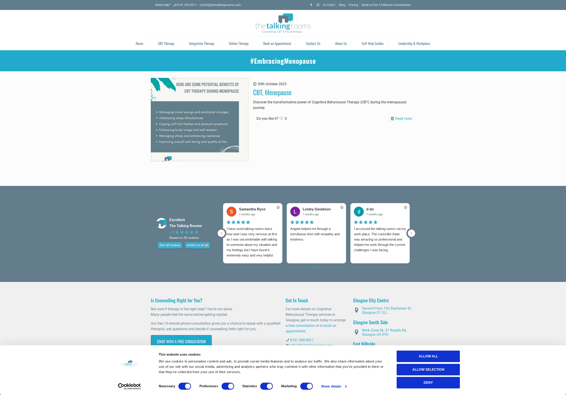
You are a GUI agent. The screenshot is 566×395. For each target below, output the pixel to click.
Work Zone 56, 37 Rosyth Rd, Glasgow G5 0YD (384, 332)
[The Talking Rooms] (283, 23)
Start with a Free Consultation (181, 341)
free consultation (302, 326)
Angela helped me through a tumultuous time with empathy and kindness (315, 234)
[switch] (228, 386)
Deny (428, 382)
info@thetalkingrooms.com (222, 5)
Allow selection (428, 369)
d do (370, 209)
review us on (195, 245)
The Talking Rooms (185, 226)
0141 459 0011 (186, 5)
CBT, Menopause (272, 92)
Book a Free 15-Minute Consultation (386, 5)
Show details (331, 386)
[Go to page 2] (320, 267)
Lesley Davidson (317, 209)
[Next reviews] (411, 233)
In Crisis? (329, 5)
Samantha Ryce (252, 209)
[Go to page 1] (316, 267)
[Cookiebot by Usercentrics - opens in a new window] (129, 386)
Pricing (353, 5)
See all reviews (169, 245)
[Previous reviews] (221, 233)
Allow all (428, 356)
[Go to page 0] (313, 267)
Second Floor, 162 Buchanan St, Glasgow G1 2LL (386, 310)
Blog (342, 5)
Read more (403, 118)
